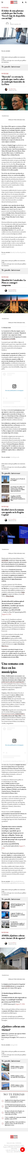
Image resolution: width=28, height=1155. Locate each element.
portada (4, 254)
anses (11, 1045)
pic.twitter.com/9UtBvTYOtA (11, 1002)
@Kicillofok (5, 605)
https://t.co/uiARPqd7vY (9, 1000)
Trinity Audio (16, 119)
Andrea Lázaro (13, 88)
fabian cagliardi (10, 883)
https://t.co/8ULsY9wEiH (12, 610)
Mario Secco (5, 646)
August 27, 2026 (20, 1004)
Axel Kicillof (5, 560)
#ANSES (19, 1000)
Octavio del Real (13, 289)
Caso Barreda (18, 252)
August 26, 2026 (6, 614)
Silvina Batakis (10, 596)
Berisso (22, 881)
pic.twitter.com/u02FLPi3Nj (10, 844)
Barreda (12, 252)
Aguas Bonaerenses (16, 579)
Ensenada (4, 883)
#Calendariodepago (7, 993)
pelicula (23, 252)
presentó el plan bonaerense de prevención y (13, 713)
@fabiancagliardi (19, 601)
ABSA (11, 881)
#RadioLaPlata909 (7, 601)
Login (3, 59)
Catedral (12, 457)
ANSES (8, 986)
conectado (16, 60)
